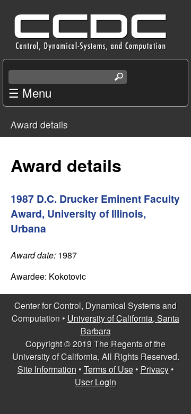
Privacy (155, 369)
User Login (95, 382)
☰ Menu (29, 92)
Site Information (47, 369)
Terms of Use (108, 369)
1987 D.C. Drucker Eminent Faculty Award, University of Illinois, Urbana (95, 213)
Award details (39, 124)
